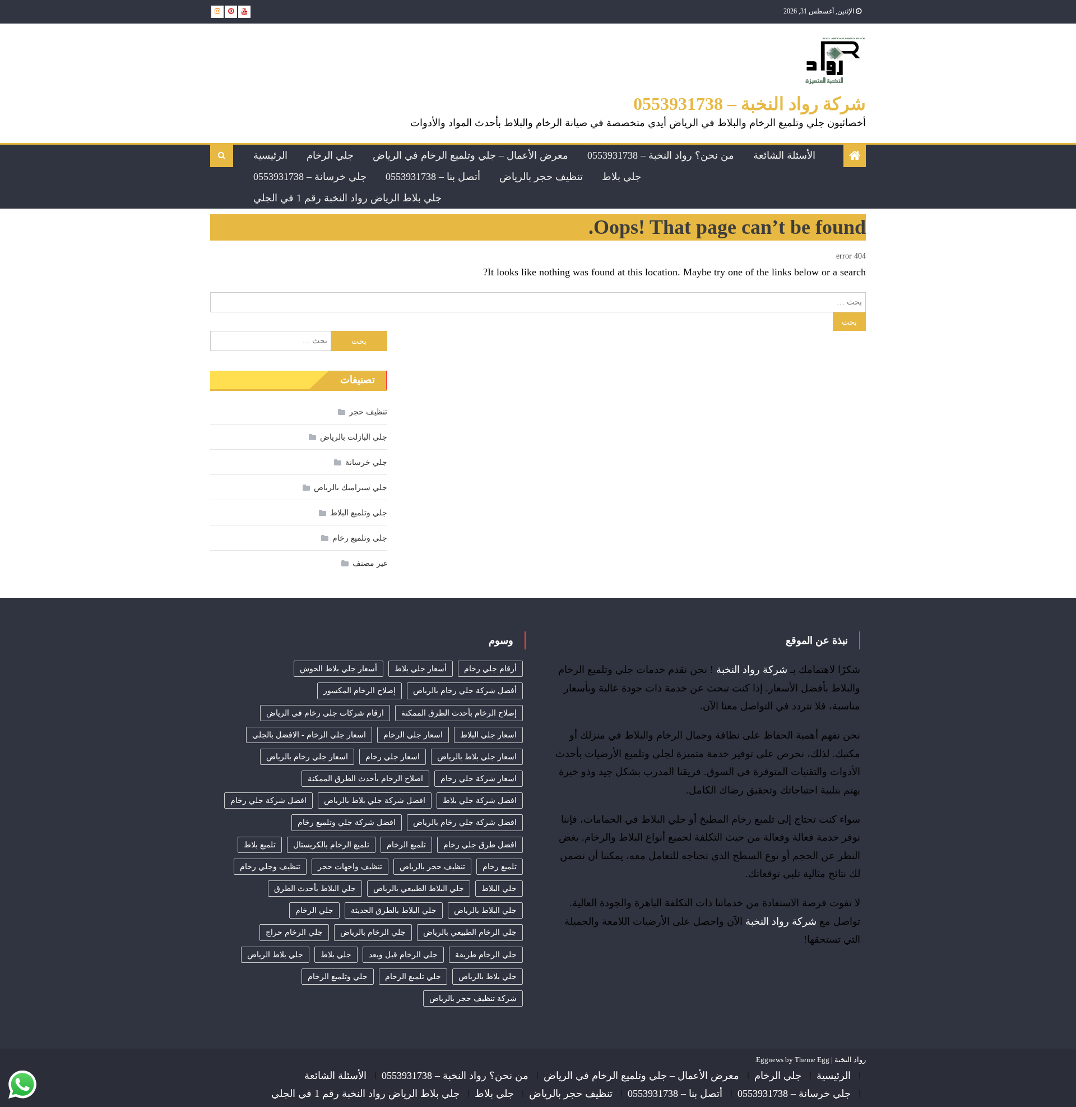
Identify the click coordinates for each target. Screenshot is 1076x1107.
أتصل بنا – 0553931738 (433, 176)
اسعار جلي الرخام (413, 735)
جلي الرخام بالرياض (373, 932)
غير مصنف (370, 563)
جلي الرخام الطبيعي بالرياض (470, 932)
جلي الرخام (330, 155)
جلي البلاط (499, 888)
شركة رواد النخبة (751, 669)
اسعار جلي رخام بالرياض (307, 757)
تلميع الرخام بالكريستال (331, 845)
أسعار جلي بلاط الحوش (338, 669)
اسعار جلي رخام (392, 757)
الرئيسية (270, 155)
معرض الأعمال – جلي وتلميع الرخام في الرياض (470, 155)
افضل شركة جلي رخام (268, 800)
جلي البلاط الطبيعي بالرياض (418, 888)
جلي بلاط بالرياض (487, 976)
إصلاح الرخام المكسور (359, 690)
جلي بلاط (621, 176)
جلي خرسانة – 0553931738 (310, 176)
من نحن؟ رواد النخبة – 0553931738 (660, 155)
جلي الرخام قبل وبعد (403, 955)
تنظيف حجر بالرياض (541, 176)
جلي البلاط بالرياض (485, 910)
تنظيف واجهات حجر (350, 866)
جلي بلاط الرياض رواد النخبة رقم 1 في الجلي (347, 198)
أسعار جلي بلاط (421, 669)
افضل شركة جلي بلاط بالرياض (374, 800)
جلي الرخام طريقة (486, 955)
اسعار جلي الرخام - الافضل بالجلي (309, 735)
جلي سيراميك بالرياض (350, 487)
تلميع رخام (500, 866)
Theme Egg (812, 1059)
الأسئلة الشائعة (784, 155)
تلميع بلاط (260, 845)
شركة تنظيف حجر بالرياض (473, 998)
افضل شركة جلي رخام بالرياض (465, 822)
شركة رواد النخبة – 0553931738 (749, 104)
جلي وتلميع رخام (359, 538)
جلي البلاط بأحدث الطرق (315, 888)
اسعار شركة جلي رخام (478, 778)
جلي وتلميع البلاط (358, 513)
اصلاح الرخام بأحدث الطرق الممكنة (365, 778)
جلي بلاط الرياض (275, 955)
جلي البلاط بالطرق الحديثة (394, 910)
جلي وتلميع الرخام (338, 976)
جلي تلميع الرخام (413, 976)
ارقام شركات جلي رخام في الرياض (325, 713)
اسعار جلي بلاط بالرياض (477, 757)
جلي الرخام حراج (294, 932)
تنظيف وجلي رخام (270, 866)
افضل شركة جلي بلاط (480, 800)
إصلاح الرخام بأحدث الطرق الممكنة (459, 713)
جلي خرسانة (366, 462)
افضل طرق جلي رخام (480, 845)
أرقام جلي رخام (490, 669)
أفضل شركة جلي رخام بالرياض (465, 690)
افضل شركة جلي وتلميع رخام (347, 822)
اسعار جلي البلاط (488, 735)
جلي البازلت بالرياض (353, 437)
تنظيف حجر (368, 412)
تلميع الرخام (406, 845)
